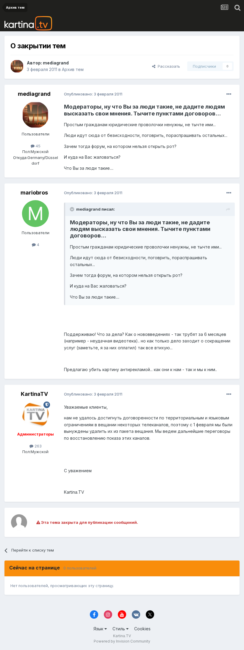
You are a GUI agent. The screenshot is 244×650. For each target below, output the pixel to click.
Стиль (119, 628)
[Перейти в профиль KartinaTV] (35, 415)
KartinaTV (34, 394)
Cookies (142, 628)
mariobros (34, 192)
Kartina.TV (122, 636)
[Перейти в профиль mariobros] (35, 213)
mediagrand (56, 62)
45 (37, 145)
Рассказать (167, 66)
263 (37, 446)
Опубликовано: (93, 94)
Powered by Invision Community (122, 641)
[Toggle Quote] (72, 209)
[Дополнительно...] (229, 94)
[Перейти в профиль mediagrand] (17, 66)
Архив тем (73, 69)
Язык (98, 628)
